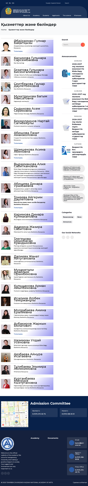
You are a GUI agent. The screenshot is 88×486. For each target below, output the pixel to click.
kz (7, 3)
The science (67, 15)
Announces (67, 222)
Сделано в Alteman (80, 482)
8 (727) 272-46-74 (39, 414)
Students (46, 15)
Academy (36, 15)
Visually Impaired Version (53, 3)
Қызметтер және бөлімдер (21, 30)
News (79, 217)
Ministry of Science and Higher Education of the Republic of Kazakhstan (72, 168)
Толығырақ (18, 51)
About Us (26, 15)
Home (4, 30)
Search (67, 3)
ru (10, 3)
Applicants (56, 15)
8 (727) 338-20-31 (68, 414)
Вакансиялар (68, 217)
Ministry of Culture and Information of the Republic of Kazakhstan (73, 178)
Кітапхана (77, 15)
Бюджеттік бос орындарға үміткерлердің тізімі (79, 152)
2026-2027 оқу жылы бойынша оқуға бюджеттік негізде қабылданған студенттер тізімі (78, 129)
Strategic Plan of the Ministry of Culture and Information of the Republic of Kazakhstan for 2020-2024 (73, 197)
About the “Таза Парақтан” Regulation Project (71, 187)
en (13, 3)
